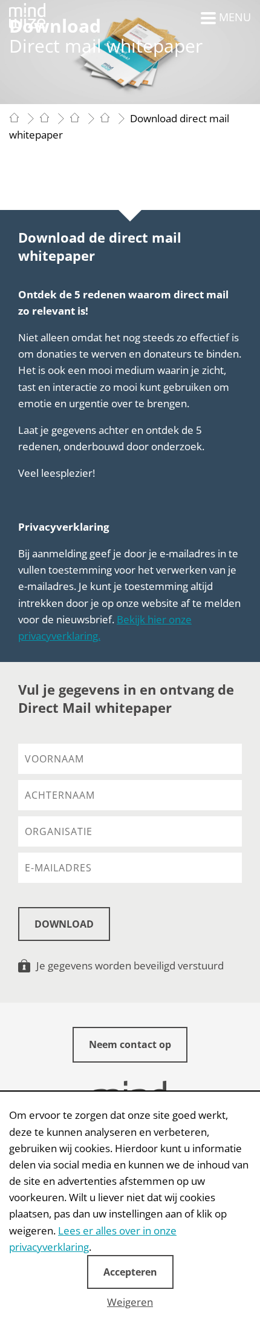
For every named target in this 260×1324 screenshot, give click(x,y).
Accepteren (130, 1272)
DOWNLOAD (64, 924)
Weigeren (130, 1302)
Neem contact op (130, 1044)
